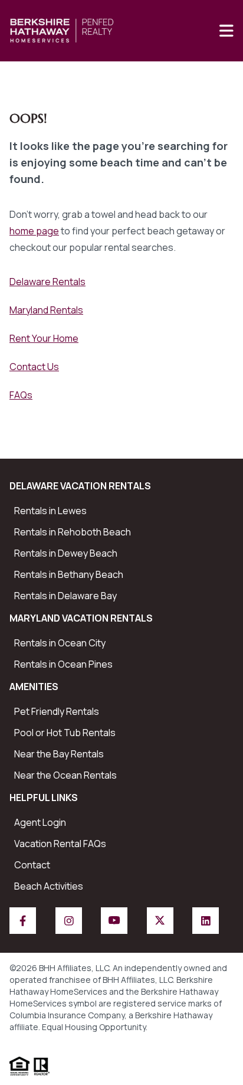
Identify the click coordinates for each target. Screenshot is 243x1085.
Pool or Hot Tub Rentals (65, 732)
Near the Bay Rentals (59, 753)
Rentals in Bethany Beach (68, 574)
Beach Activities (48, 886)
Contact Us (34, 366)
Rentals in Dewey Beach (65, 553)
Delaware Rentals (47, 281)
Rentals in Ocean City (60, 642)
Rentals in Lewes (50, 510)
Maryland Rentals (46, 309)
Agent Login (40, 822)
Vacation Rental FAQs (60, 843)
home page (34, 230)
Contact (32, 864)
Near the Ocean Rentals (65, 775)
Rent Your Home (43, 338)
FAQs (20, 394)
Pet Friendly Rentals (56, 711)
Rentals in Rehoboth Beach (72, 531)
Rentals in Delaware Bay (65, 595)
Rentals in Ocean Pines (63, 664)
